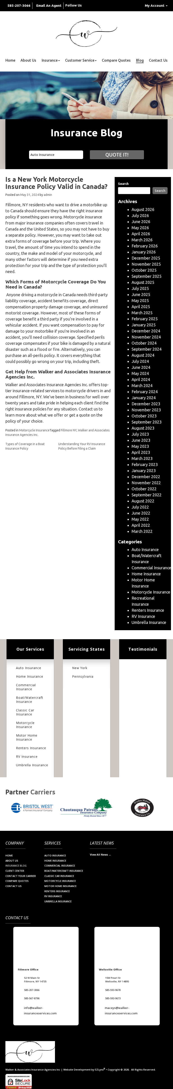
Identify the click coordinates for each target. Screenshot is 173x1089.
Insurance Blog (16, 865)
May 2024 (140, 373)
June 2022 (141, 513)
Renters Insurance (148, 610)
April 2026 (141, 233)
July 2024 (140, 361)
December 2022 (146, 476)
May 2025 (140, 300)
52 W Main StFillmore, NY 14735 (35, 979)
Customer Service (79, 60)
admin (48, 195)
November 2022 (146, 482)
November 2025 (146, 264)
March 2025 (142, 312)
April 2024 (141, 379)
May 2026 (140, 227)
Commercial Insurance (151, 567)
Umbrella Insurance (149, 622)
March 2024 (142, 385)
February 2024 (145, 391)
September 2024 (147, 349)
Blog (140, 60)
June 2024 (141, 367)
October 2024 (144, 343)
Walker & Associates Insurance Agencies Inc (32, 1069)
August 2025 (143, 282)
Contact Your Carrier (20, 876)
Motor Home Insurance (26, 737)
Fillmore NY (69, 430)
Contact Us (158, 60)
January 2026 (144, 252)
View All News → (100, 854)
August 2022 (143, 501)
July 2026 (140, 215)
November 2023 (146, 410)
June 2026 (141, 221)
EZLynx (99, 1069)
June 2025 (141, 294)
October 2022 (144, 488)
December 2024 (146, 331)
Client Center (14, 870)
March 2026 (142, 240)
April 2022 (141, 525)
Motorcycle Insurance (34, 430)
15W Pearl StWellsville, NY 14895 (117, 979)
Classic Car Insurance (25, 712)
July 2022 (140, 507)
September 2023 (147, 422)
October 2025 (144, 270)
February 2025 (145, 318)
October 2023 (144, 416)
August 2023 (143, 428)
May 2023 (140, 446)
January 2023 (144, 470)
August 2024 (143, 355)
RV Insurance (143, 616)
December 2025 (146, 258)
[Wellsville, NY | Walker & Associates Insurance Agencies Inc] (86, 33)
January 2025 (144, 325)
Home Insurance (146, 573)
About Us (28, 60)
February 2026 (145, 246)
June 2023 (141, 440)
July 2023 (140, 434)
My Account (155, 5)
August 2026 (143, 209)
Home (10, 60)
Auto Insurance (145, 549)
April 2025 (141, 306)
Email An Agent (48, 5)
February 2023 (145, 464)
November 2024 (146, 337)
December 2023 (146, 403)
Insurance (50, 60)
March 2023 (142, 458)
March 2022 (142, 531)
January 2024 (144, 397)
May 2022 (140, 519)
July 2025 (140, 288)
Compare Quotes (116, 60)
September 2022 (147, 495)
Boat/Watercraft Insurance (29, 700)
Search (123, 184)
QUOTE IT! (116, 155)
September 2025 (147, 276)
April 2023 (141, 452)
